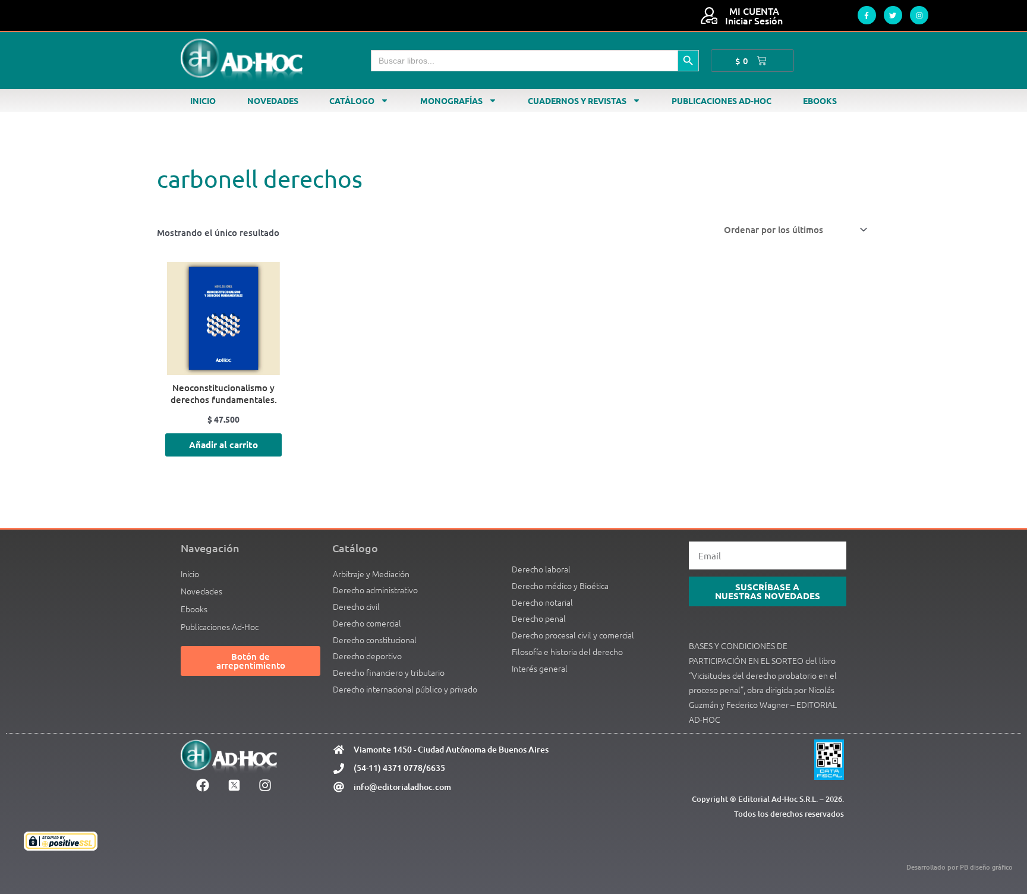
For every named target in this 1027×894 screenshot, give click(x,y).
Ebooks (820, 100)
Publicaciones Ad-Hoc (721, 100)
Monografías (451, 100)
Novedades (272, 100)
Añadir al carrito (223, 445)
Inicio (203, 100)
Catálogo (351, 100)
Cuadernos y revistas (577, 100)
